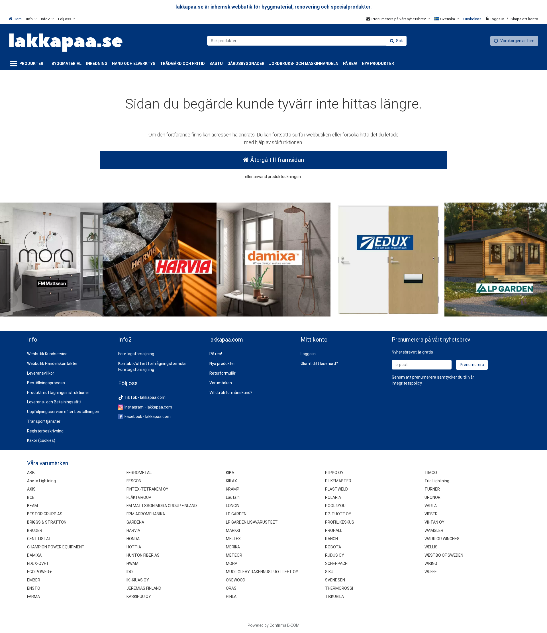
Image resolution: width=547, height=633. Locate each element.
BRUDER (34, 530)
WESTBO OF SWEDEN (443, 555)
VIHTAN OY (434, 522)
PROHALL (333, 530)
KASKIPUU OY (138, 596)
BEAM (32, 505)
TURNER (432, 489)
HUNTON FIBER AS (143, 555)
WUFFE (430, 571)
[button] (407, 383)
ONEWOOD (235, 580)
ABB (31, 472)
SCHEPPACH (336, 563)
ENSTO (33, 588)
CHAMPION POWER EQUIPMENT (56, 547)
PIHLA (231, 596)
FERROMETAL (139, 472)
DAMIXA (34, 555)
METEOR (234, 555)
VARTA (430, 505)
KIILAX (231, 481)
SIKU (329, 571)
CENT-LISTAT (39, 538)
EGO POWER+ (39, 571)
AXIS (31, 489)
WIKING (430, 563)
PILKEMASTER (338, 481)
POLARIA (333, 497)
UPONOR (432, 497)
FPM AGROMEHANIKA (145, 514)
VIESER (431, 514)
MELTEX (233, 538)
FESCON (133, 481)
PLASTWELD (336, 489)
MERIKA (233, 547)
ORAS (231, 588)
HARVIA (133, 530)
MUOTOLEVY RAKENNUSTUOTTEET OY (262, 571)
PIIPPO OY (334, 472)
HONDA (133, 538)
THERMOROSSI (339, 588)
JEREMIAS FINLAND (143, 588)
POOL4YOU (335, 505)
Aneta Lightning (41, 481)
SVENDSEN (335, 580)
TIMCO (430, 472)
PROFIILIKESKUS (339, 522)
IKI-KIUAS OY (137, 580)
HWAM (132, 563)
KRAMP (232, 489)
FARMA (33, 596)
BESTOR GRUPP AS (44, 514)
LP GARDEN (236, 514)
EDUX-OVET (38, 563)
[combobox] (307, 41)
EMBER (33, 580)
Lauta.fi (233, 497)
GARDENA (135, 522)
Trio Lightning (436, 481)
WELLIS (431, 547)
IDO (129, 571)
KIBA (230, 472)
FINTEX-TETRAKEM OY (147, 489)
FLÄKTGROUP (138, 497)
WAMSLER (433, 530)
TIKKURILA (334, 596)
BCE (30, 497)
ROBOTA (333, 547)
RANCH (331, 538)
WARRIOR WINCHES (442, 538)
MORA (231, 563)
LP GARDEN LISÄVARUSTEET (252, 522)
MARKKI (233, 530)
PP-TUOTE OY (338, 514)
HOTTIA (133, 547)
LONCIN (232, 505)
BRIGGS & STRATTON (46, 522)
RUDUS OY (334, 555)
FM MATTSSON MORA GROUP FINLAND (161, 505)
